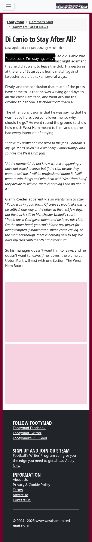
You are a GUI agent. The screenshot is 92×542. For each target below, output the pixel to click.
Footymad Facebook (29, 427)
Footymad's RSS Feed (30, 438)
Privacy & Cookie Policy (31, 484)
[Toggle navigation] (9, 6)
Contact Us (22, 500)
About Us (20, 479)
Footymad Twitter (27, 433)
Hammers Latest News (30, 27)
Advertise (20, 495)
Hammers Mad (41, 22)
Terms (18, 489)
